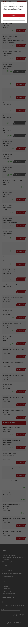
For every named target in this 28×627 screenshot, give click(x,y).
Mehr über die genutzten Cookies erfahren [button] (13, 18)
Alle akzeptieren (14, 15)
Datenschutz (22, 22)
